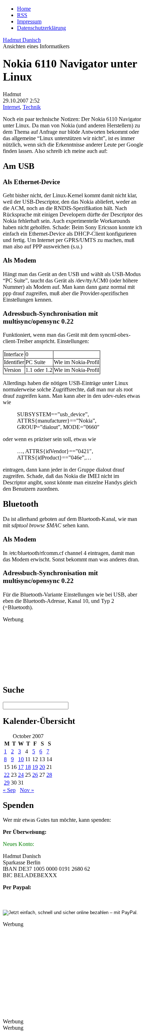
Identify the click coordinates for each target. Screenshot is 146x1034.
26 (35, 775)
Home (24, 9)
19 (35, 767)
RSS (22, 15)
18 (28, 767)
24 (21, 775)
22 (7, 775)
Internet (11, 107)
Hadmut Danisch (22, 40)
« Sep (9, 790)
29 (7, 783)
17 (21, 767)
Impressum (29, 21)
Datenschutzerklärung (41, 28)
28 (49, 775)
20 (42, 767)
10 (21, 759)
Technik (32, 107)
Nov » (27, 790)
